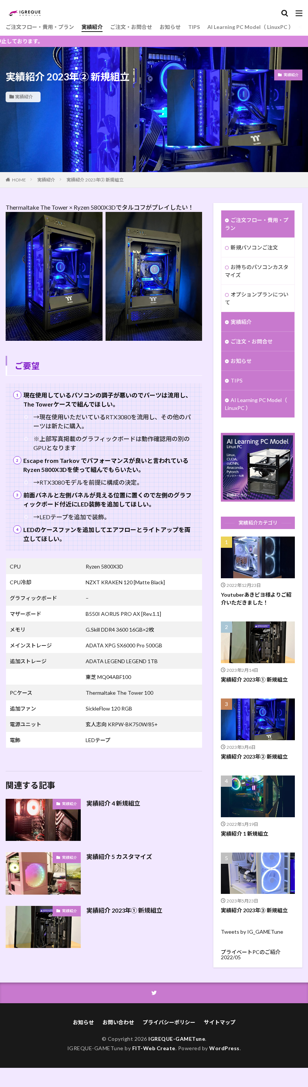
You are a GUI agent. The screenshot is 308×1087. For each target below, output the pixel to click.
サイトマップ (220, 1022)
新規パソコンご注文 (254, 247)
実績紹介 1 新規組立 (244, 833)
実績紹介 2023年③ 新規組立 (254, 910)
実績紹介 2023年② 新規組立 (95, 180)
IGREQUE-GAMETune (176, 1039)
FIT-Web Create (153, 1048)
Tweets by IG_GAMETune (252, 931)
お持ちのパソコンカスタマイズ (256, 271)
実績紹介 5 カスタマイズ (119, 856)
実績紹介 (92, 27)
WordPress (224, 1048)
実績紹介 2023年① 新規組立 (124, 910)
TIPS (194, 27)
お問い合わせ (118, 1022)
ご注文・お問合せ (131, 27)
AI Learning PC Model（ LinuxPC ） (250, 27)
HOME (19, 180)
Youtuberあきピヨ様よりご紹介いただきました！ (256, 598)
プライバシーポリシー (169, 1022)
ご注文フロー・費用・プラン (40, 27)
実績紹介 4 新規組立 (113, 803)
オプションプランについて (256, 298)
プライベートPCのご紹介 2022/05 (251, 954)
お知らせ (170, 27)
